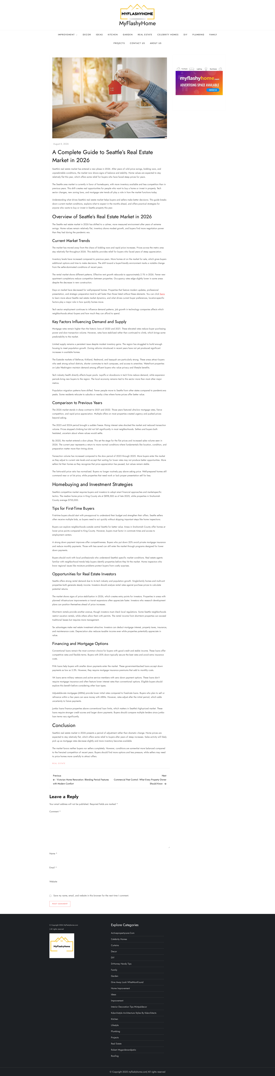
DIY (185, 34)
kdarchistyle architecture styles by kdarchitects (133, 1013)
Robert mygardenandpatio (123, 1049)
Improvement (66, 34)
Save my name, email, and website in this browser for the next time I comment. (91, 895)
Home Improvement (120, 988)
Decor (87, 34)
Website (53, 881)
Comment (55, 811)
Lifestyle (115, 1025)
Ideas (99, 34)
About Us (156, 43)
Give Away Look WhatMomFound (127, 982)
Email (53, 867)
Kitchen (113, 34)
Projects (119, 43)
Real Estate (145, 34)
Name (53, 853)
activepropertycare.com (122, 933)
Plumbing (198, 34)
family (213, 34)
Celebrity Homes (168, 34)
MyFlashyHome (137, 23)
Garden (128, 34)
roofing (115, 1056)
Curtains (115, 945)
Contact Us (137, 43)
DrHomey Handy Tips (121, 963)
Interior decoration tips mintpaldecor (129, 1006)
